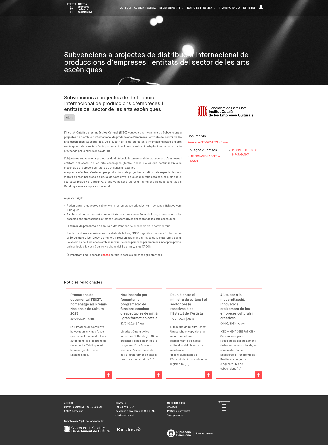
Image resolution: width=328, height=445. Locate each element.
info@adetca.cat (124, 415)
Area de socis (261, 7)
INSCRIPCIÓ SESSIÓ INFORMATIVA (244, 152)
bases (106, 255)
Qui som (125, 8)
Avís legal (172, 407)
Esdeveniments (170, 8)
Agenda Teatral (145, 8)
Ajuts (69, 117)
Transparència (229, 8)
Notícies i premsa (199, 8)
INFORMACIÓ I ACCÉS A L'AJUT (205, 158)
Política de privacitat (178, 411)
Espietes (249, 8)
